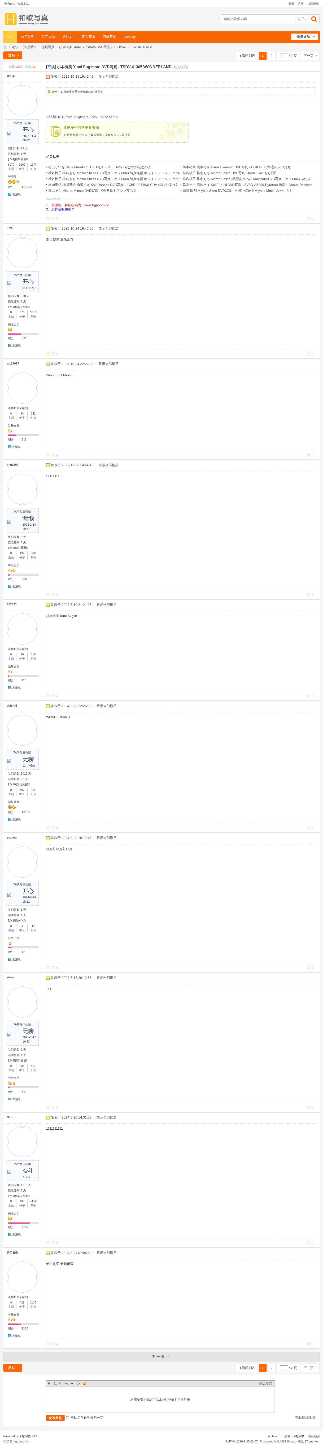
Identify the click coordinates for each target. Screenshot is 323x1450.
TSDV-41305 (108, 117)
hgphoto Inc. (21, 1441)
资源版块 (29, 47)
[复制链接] (180, 67)
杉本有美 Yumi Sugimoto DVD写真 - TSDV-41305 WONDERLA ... (107, 47)
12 (33, 926)
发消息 (16, 194)
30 (22, 654)
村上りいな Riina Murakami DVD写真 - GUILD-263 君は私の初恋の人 (99, 167)
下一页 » (161, 1356)
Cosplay (130, 37)
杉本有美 (57, 117)
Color (54, 1383)
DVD (93, 117)
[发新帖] (12, 55)
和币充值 (48, 37)
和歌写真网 (5, 47)
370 (22, 312)
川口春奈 (12, 1252)
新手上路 (13, 938)
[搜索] (314, 19)
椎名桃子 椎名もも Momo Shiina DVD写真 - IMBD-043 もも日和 (230, 173)
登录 (291, 3)
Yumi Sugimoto (77, 117)
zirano (11, 977)
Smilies (84, 1383)
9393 (10, 228)
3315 (33, 312)
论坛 (10, 37)
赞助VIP (68, 37)
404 (22, 1201)
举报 (310, 218)
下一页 (309, 56)
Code (78, 1383)
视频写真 (109, 37)
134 (22, 553)
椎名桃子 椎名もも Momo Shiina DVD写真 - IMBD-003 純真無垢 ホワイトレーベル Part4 (113, 173)
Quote (72, 1383)
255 (22, 1066)
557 (22, 790)
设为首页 (10, 3)
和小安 (11, 76)
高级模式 (265, 1383)
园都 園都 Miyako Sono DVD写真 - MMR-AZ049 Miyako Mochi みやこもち (238, 191)
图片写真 (88, 37)
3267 (22, 164)
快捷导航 (303, 36)
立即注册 (124, 135)
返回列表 (248, 56)
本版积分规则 (305, 1417)
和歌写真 (299, 1436)
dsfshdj (12, 705)
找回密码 (313, 3)
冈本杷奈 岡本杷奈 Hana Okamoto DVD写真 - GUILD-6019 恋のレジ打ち (237, 167)
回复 (100, 91)
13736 (26, 812)
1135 (33, 1302)
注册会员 (13, 425)
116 (33, 654)
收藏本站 (23, 3)
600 (33, 553)
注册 (301, 3)
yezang (12, 837)
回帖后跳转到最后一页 (87, 1418)
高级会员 (13, 324)
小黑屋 (286, 1436)
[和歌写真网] (27, 19)
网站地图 (314, 1436)
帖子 (301, 19)
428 (22, 1302)
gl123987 (13, 363)
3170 (11, 164)
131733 (27, 187)
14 (22, 413)
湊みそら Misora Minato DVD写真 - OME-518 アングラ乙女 (92, 191)
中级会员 (13, 565)
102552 (12, 604)
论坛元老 (13, 802)
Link (66, 1383)
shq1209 (12, 464)
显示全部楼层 (108, 76)
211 (33, 413)
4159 (33, 1201)
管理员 (12, 176)
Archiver (273, 1436)
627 (33, 1066)
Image (60, 1383)
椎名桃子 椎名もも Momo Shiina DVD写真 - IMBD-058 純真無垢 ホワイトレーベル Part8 (113, 179)
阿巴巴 (11, 1117)
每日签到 (27, 37)
